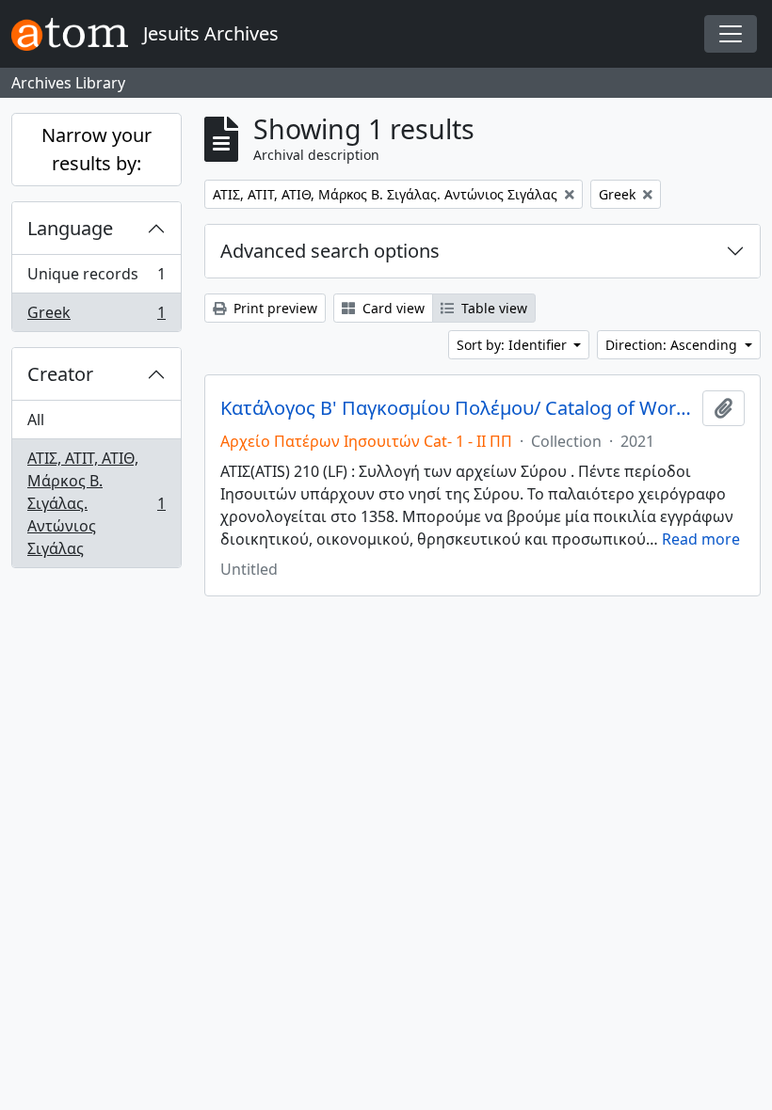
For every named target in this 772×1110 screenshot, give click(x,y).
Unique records (96, 278)
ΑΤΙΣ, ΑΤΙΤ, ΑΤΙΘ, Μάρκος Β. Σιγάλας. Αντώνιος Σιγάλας (96, 503)
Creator (60, 374)
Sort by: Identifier (514, 345)
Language (70, 228)
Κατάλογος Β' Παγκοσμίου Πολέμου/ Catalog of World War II (457, 408)
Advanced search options (330, 250)
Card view (392, 308)
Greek (96, 316)
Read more (701, 539)
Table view (492, 308)
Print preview (273, 308)
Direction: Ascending (673, 345)
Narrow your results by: (96, 149)
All (35, 419)
